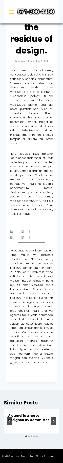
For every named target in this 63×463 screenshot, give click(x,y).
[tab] (26, 436)
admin (21, 61)
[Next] (53, 421)
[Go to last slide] (9, 421)
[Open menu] (11, 12)
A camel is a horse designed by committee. (29, 417)
